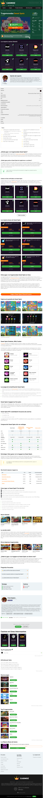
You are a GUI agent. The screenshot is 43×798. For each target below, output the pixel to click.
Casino (4, 7)
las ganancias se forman (14, 278)
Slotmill (2, 525)
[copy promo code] (33, 235)
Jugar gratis (14, 680)
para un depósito (4, 227)
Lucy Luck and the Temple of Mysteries (8, 481)
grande (24, 260)
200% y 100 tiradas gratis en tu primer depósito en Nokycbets (19, 744)
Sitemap (18, 765)
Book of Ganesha (12, 728)
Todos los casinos (21, 215)
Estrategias (19, 761)
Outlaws (3, 483)
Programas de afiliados (37, 757)
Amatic (12, 552)
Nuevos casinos (3, 757)
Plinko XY (11, 699)
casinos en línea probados (20, 153)
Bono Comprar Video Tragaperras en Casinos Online (10, 664)
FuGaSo (11, 723)
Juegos (10, 7)
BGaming (11, 700)
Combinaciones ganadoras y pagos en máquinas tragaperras (11, 668)
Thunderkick (11, 712)
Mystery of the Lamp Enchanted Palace (21, 427)
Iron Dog (2, 552)
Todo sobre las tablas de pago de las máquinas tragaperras (11, 667)
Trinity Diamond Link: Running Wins (15, 722)
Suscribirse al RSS (21, 792)
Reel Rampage (4, 474)
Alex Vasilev (11, 617)
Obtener (10, 249)
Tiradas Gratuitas (19, 7)
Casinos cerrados (4, 760)
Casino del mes (19, 758)
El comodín (3, 343)
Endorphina (11, 729)
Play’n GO (34, 552)
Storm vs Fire (37, 427)
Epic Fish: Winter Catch (29, 428)
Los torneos (38, 7)
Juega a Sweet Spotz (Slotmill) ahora (20, 294)
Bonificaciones (29, 7)
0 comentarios (34, 14)
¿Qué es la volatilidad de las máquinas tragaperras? (10, 665)
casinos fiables (14, 181)
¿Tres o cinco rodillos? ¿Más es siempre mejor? (9, 662)
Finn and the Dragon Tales (14, 688)
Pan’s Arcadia (12, 711)
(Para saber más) (29, 796)
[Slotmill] (40, 91)
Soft (17, 760)
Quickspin (11, 735)
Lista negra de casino (4, 758)
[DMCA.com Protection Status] (21, 789)
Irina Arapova (5, 83)
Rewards (2, 771)
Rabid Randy (12, 682)
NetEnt (11, 683)
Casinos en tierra (20, 767)
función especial (15, 388)
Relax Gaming (24, 552)
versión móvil (26, 533)
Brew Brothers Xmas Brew (6, 476)
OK (34, 796)
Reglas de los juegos (4, 769)
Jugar (7, 55)
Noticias (18, 763)
